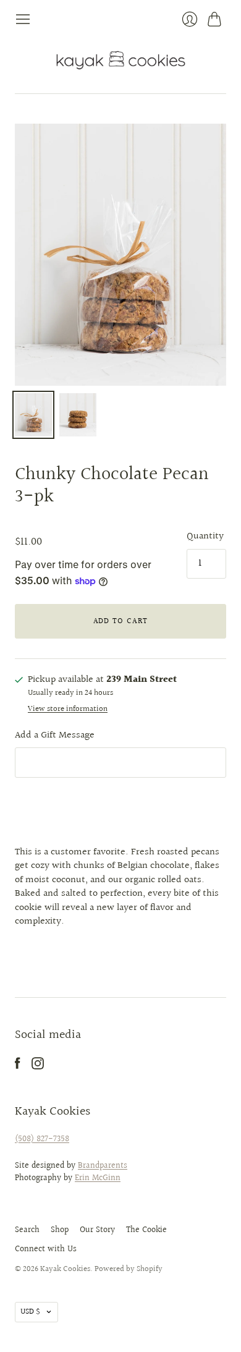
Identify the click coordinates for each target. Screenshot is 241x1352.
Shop (60, 1230)
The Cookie (146, 1230)
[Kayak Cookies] (120, 60)
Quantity (205, 536)
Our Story (97, 1230)
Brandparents (102, 1166)
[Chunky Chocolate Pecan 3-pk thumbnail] (33, 414)
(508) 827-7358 (42, 1139)
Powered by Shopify (129, 1269)
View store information (68, 709)
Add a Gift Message (55, 735)
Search (27, 1230)
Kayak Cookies (65, 1269)
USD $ (30, 1312)
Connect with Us (46, 1249)
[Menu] (23, 19)
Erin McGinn (97, 1178)
